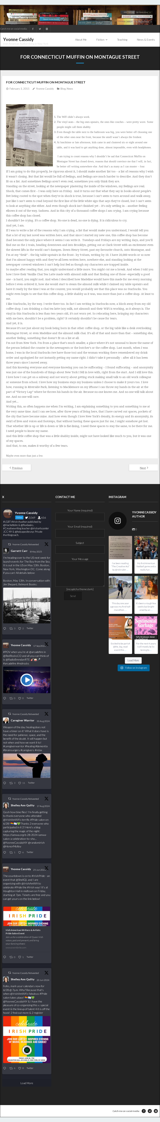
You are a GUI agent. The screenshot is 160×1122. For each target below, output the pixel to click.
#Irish (30, 887)
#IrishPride (38, 875)
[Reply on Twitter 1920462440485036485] (5, 629)
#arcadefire (9, 663)
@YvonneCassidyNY (15, 842)
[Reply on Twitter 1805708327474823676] (5, 957)
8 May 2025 (36, 551)
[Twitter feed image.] (26, 605)
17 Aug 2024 (43, 806)
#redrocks (23, 663)
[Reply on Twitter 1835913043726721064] (5, 698)
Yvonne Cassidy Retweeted (25, 544)
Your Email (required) (80, 526)
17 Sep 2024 (39, 645)
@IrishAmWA (11, 819)
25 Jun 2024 (39, 869)
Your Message (80, 559)
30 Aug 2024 (43, 721)
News (70, 88)
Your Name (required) (80, 510)
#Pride (34, 819)
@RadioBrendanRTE (18, 659)
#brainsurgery (11, 750)
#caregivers (27, 750)
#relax (38, 750)
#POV (6, 652)
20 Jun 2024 (43, 980)
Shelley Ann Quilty (22, 805)
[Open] (120, 547)
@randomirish (36, 842)
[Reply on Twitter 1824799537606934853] (5, 852)
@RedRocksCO (12, 655)
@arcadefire (36, 652)
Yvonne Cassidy (45, 88)
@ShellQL (21, 879)
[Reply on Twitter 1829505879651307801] (5, 783)
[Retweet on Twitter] (9, 544)
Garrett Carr (19, 550)
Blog (63, 88)
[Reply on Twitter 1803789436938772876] (5, 1068)
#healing (30, 746)
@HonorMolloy (12, 846)
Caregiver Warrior (22, 720)
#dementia (41, 746)
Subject (80, 542)
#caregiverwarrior (13, 746)
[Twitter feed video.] (26, 680)
